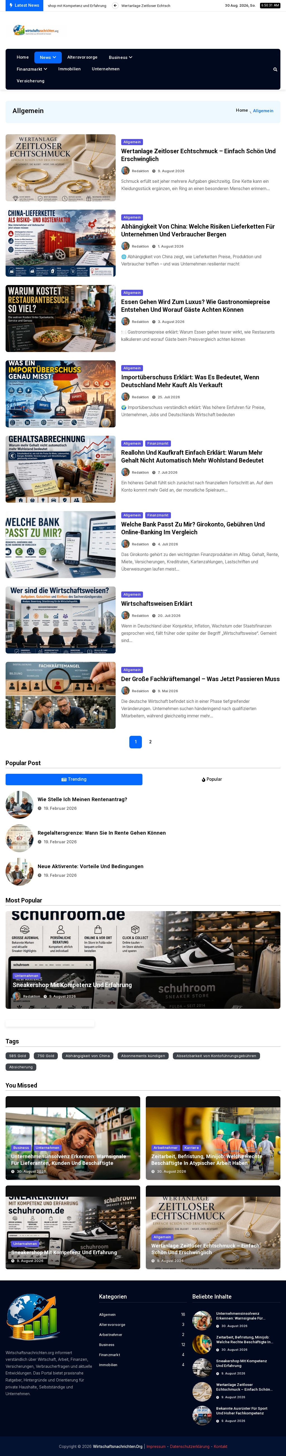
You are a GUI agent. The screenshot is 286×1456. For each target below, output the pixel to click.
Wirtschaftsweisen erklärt (156, 603)
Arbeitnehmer (166, 1148)
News (45, 57)
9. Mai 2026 (168, 691)
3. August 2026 (171, 322)
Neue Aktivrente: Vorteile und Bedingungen (91, 866)
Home (23, 57)
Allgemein (132, 142)
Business (118, 57)
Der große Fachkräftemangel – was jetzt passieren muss (200, 679)
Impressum (156, 1446)
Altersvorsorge (82, 57)
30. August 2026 (31, 1171)
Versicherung (30, 80)
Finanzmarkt (29, 69)
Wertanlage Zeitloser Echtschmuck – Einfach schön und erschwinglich (243, 1389)
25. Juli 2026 (169, 397)
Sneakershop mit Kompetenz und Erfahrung (72, 984)
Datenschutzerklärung (189, 1446)
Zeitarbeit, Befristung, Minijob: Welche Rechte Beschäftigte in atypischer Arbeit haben (243, 1342)
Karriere (192, 1148)
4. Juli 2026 (168, 544)
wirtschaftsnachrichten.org (117, 1446)
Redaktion (140, 171)
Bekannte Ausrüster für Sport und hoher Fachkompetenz (241, 1411)
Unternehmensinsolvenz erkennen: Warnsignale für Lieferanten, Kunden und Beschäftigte (239, 1320)
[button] (12, 958)
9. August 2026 (171, 171)
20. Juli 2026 (169, 616)
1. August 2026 (170, 246)
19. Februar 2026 (60, 808)
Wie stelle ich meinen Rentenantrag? (82, 799)
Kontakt (220, 1446)
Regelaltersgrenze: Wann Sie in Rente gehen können (102, 833)
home (242, 110)
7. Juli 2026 (167, 472)
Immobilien (69, 68)
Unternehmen (106, 68)
